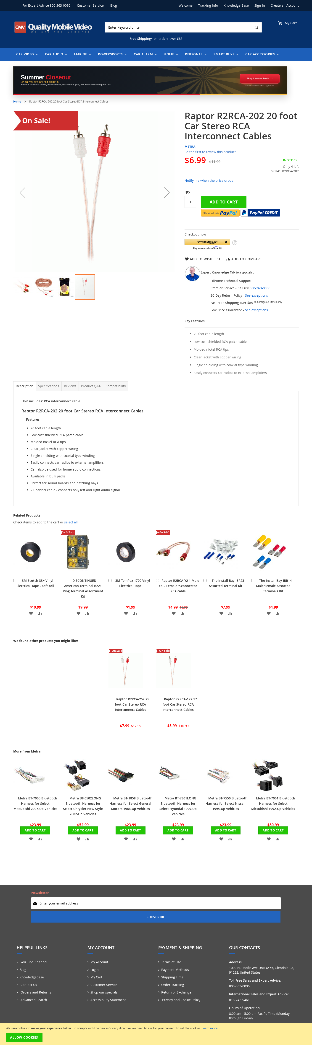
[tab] (24, 386)
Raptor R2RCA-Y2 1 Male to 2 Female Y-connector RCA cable (179, 585)
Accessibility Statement (108, 1000)
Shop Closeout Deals (258, 78)
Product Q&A (91, 386)
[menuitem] (26, 54)
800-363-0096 (60, 5)
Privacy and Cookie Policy (180, 1000)
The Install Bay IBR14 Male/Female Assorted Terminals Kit (274, 585)
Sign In (259, 5)
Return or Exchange (176, 992)
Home (17, 101)
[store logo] (53, 27)
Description (24, 386)
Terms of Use (171, 962)
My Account (99, 962)
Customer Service (90, 5)
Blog (113, 5)
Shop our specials (104, 992)
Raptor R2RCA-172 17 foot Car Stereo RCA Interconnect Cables (179, 704)
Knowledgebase (32, 977)
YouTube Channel (33, 962)
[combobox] (183, 27)
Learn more (209, 1028)
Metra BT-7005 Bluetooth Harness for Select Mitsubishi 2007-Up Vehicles (35, 803)
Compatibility (116, 386)
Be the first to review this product (210, 152)
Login (94, 969)
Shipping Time (172, 977)
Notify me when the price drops (209, 180)
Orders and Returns (35, 992)
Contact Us (28, 985)
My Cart (96, 977)
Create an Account (285, 5)
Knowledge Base (236, 5)
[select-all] (71, 522)
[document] (156, 1034)
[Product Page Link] (30, 572)
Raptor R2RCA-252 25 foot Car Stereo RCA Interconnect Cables (132, 704)
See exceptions (256, 295)
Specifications (48, 386)
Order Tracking (172, 985)
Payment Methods (175, 969)
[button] (22, 192)
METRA (190, 146)
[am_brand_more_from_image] (29, 790)
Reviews (70, 386)
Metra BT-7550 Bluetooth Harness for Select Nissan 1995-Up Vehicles (226, 803)
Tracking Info (208, 5)
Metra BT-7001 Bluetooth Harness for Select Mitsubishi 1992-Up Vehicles (273, 803)
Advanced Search (33, 1000)
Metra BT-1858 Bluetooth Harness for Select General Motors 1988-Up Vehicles (131, 803)
